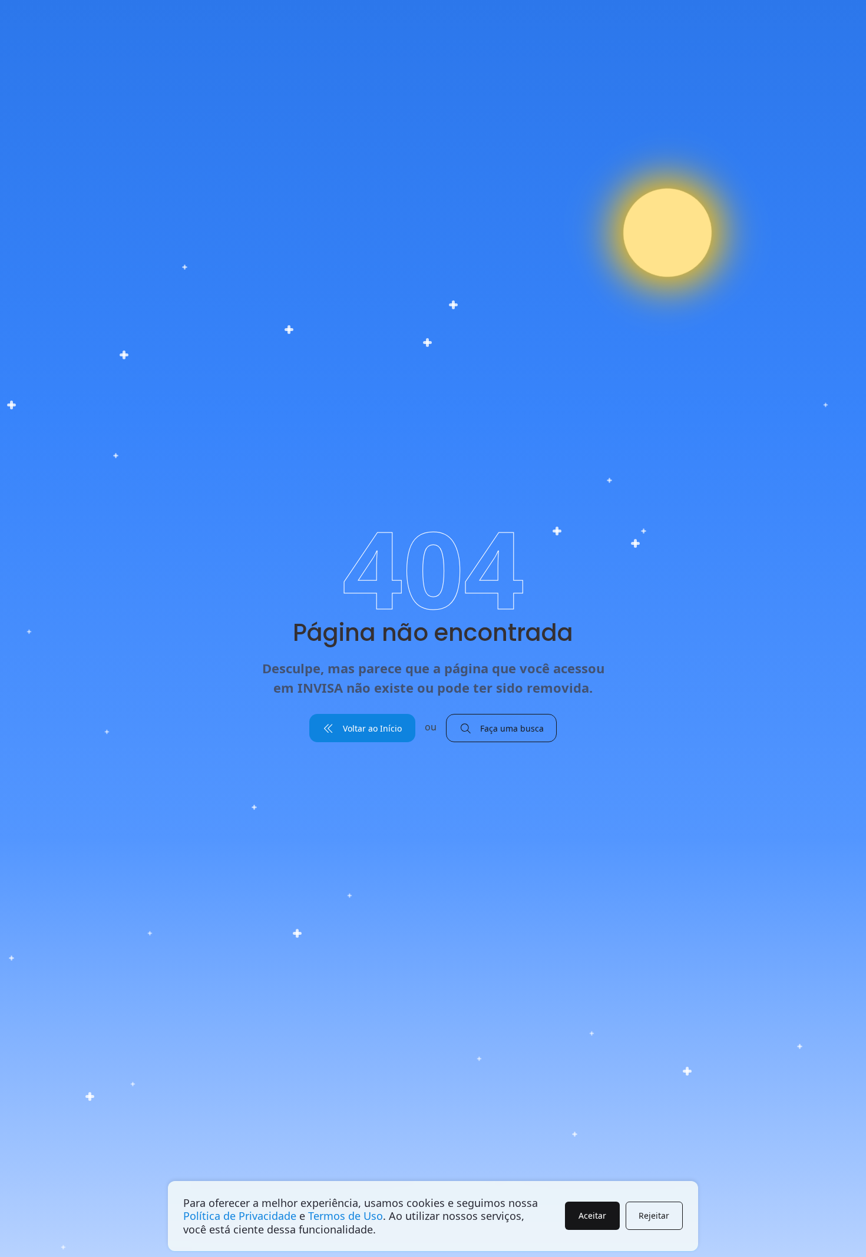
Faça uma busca (511, 728)
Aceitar (592, 1215)
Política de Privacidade (239, 1216)
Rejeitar (654, 1215)
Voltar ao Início (371, 728)
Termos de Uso (345, 1216)
